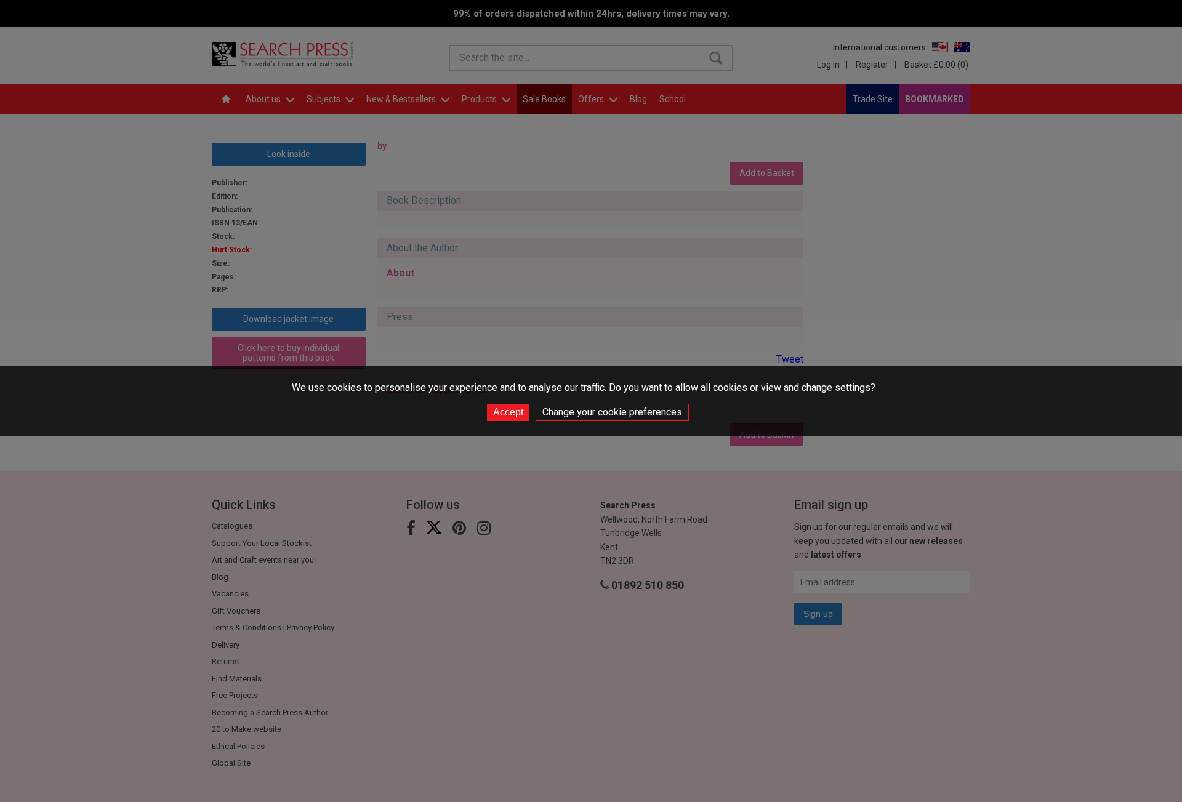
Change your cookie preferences (612, 412)
